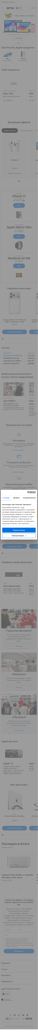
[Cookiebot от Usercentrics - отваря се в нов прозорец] (27, 492)
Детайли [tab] (16, 497)
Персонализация (18, 535)
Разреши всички (19, 530)
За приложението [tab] (29, 497)
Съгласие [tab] (6, 497)
